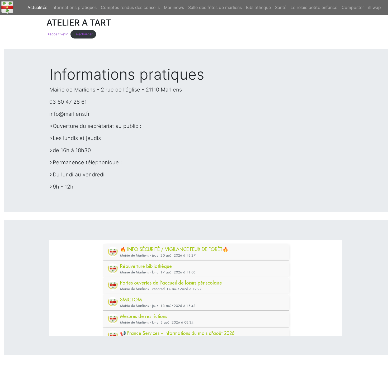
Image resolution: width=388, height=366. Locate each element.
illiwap (374, 7)
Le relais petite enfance (314, 7)
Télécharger (83, 34)
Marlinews (174, 7)
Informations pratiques (74, 7)
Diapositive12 (57, 34)
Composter (353, 7)
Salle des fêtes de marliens (215, 7)
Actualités (38, 7)
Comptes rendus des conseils (130, 7)
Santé (280, 7)
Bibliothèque (258, 7)
